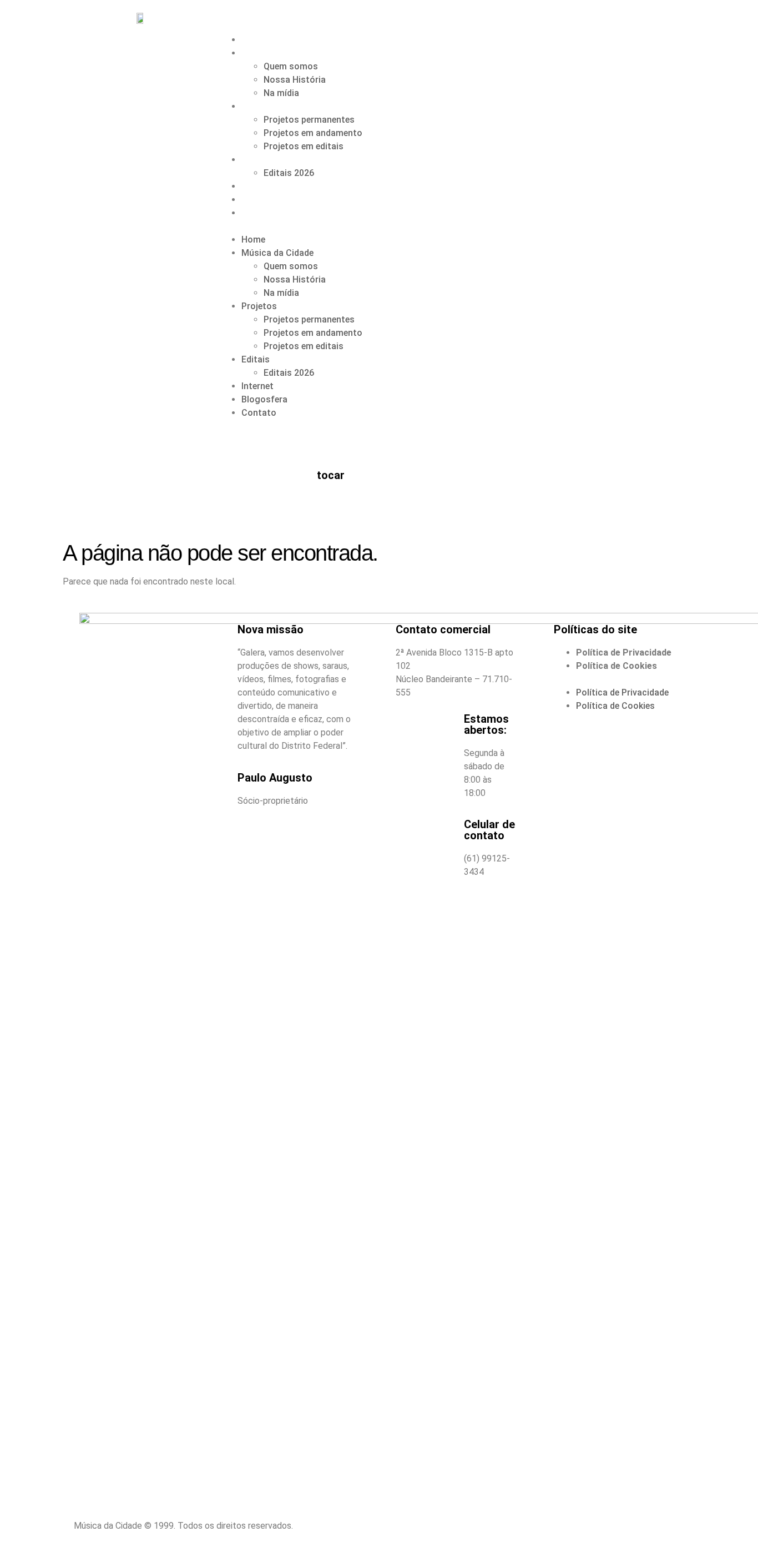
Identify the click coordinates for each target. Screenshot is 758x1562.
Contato (258, 213)
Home (253, 39)
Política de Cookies (616, 666)
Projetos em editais (303, 146)
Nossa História (295, 79)
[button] (451, 226)
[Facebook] (473, 1533)
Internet (258, 186)
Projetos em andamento (313, 133)
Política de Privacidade (623, 652)
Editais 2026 (289, 173)
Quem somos (291, 66)
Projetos (260, 106)
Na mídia (281, 93)
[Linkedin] (398, 1533)
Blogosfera (265, 199)
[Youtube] (623, 1533)
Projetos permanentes (309, 119)
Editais (255, 159)
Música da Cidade (277, 53)
